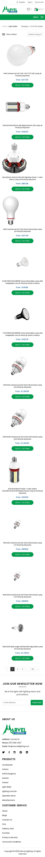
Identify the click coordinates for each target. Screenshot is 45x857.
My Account (39, 2)
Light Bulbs (6, 787)
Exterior (5, 778)
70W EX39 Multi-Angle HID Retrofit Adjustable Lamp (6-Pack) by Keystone (22, 647)
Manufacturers (8, 800)
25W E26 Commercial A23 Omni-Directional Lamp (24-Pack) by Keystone (22, 386)
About (4, 811)
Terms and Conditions (11, 842)
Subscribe (36, 702)
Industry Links (8, 828)
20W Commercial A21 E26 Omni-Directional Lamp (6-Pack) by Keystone (22, 230)
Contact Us (7, 820)
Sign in (30, 2)
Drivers (5, 769)
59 (33, 669)
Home (4, 26)
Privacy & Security (10, 837)
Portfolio (6, 833)
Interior (5, 782)
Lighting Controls (9, 791)
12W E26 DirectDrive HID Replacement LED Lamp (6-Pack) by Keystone (22, 126)
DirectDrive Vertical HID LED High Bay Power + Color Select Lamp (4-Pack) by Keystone (22, 178)
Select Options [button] (22, 85)
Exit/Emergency (9, 773)
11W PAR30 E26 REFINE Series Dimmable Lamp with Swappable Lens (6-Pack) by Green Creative (22, 334)
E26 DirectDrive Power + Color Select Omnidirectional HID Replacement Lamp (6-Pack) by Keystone (22, 491)
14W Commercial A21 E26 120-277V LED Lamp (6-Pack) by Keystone (22, 74)
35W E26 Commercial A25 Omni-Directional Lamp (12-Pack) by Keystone (22, 544)
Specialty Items (9, 795)
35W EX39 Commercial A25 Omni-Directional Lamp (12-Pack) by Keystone (22, 596)
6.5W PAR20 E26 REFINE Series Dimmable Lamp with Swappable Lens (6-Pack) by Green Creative (22, 282)
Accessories (7, 765)
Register (22, 2)
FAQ (4, 824)
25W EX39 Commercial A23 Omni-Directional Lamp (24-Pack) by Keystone (22, 438)
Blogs (4, 815)
